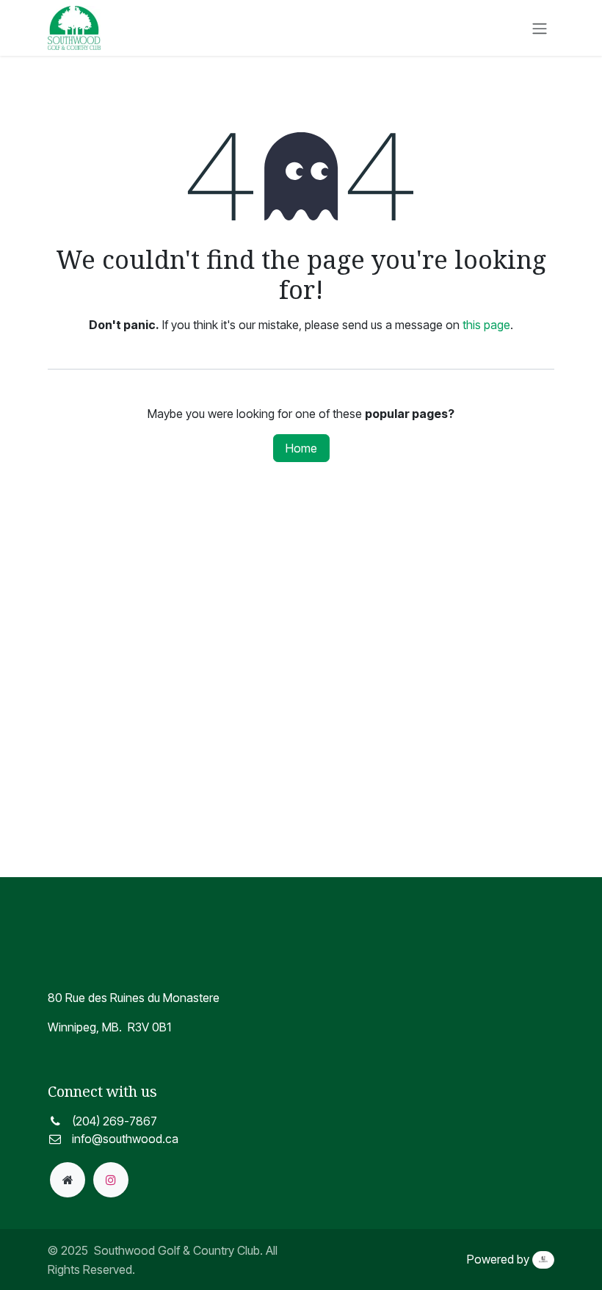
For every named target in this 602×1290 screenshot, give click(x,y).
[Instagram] (110, 1179)
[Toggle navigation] (539, 27)
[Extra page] (67, 1179)
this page (486, 324)
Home (301, 448)
